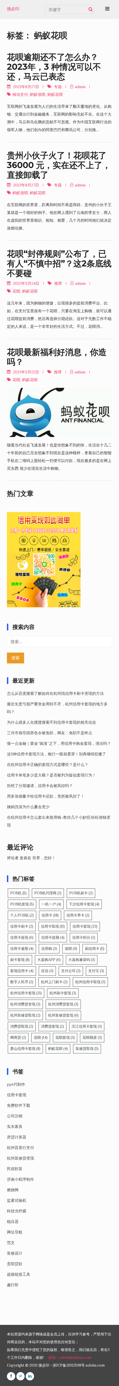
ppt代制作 (16, 1084)
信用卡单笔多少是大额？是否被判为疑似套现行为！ (51, 775)
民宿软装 (14, 1168)
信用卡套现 (85, 926)
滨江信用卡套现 (87, 1026)
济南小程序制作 (20, 1179)
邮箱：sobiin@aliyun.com (69, 1357)
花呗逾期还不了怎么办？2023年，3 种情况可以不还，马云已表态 (54, 67)
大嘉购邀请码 (81, 959)
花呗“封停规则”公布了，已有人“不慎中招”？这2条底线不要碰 (59, 263)
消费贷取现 (21, 1026)
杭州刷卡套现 (63, 993)
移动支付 (20, 94)
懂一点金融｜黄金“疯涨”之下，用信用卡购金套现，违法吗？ (59, 743)
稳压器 (13, 1221)
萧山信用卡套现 (25, 1048)
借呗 (71, 948)
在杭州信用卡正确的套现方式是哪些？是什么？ (47, 764)
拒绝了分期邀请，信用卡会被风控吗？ (40, 785)
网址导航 (14, 1232)
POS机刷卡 (81, 893)
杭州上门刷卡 (54, 982)
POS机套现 (22, 904)
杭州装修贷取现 (25, 1015)
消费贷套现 (52, 1026)
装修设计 (14, 1253)
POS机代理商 (47, 893)
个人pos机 (22, 915)
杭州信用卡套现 (26, 993)
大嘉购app (49, 959)
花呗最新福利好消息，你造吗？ (57, 357)
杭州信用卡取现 (90, 982)
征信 (47, 970)
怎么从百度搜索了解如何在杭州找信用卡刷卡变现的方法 (55, 693)
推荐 (58, 283)
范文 (11, 1242)
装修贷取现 (87, 1048)
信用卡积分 (83, 937)
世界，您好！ (44, 857)
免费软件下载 (18, 1105)
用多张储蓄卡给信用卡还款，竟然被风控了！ (45, 796)
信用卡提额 (52, 937)
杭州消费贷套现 (63, 1004)
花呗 (16, 291)
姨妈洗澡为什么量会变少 (28, 806)
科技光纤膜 (16, 1210)
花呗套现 (65, 1037)
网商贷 (18, 1037)
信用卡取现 (53, 926)
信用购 (49, 948)
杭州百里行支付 (20, 1147)
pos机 (18, 893)
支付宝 (96, 970)
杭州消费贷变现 (25, 1004)
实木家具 (14, 1126)
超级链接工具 (18, 1274)
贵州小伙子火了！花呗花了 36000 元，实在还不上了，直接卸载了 (59, 165)
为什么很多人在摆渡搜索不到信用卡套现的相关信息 (51, 722)
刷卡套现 (20, 959)
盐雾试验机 (16, 1200)
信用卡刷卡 (21, 926)
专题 (58, 86)
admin (80, 86)
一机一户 (51, 904)
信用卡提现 (21, 937)
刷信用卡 (94, 948)
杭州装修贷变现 (20, 1158)
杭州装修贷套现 (63, 1015)
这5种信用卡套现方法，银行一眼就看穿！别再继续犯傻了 (56, 753)
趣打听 (13, 1284)
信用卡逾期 (21, 948)
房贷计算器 (16, 1137)
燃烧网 (13, 1189)
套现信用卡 (21, 970)
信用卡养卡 (77, 915)
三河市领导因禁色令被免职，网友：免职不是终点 (49, 732)
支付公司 (71, 970)
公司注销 (14, 1115)
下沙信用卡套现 (84, 904)
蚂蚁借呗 (37, 94)
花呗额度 (92, 1037)
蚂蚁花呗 (55, 94)
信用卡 (50, 915)
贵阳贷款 (14, 1263)
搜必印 (13, 9)
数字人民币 (21, 982)
